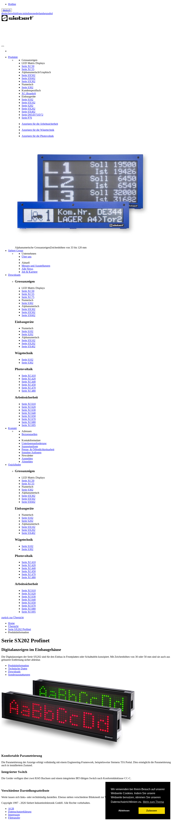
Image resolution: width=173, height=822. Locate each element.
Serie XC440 (29, 381)
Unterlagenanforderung (34, 443)
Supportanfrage (30, 446)
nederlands (39, 13)
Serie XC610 (29, 403)
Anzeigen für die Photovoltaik (38, 135)
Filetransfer (14, 817)
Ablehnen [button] (124, 810)
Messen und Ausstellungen (36, 265)
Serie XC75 (28, 297)
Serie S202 (27, 105)
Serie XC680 (29, 422)
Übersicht (13, 626)
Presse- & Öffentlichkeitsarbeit (38, 449)
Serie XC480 (29, 390)
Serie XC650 (29, 416)
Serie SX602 (28, 78)
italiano (29, 13)
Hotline (12, 4)
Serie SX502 (28, 75)
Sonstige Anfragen (31, 452)
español (49, 13)
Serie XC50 (28, 66)
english (13, 13)
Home (11, 623)
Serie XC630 (29, 410)
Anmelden (27, 458)
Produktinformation (18, 665)
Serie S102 (27, 99)
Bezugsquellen (29, 434)
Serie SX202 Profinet (19, 629)
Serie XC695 (29, 425)
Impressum (14, 814)
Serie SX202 (28, 108)
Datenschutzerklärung (19, 811)
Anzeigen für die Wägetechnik (38, 129)
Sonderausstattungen (19, 674)
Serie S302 (27, 87)
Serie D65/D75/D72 (32, 114)
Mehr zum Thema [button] (153, 801)
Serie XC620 (29, 407)
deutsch (6, 10)
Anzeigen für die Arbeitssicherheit (40, 123)
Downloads (14, 671)
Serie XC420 (29, 378)
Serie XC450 (29, 384)
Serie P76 (27, 117)
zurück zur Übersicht (12, 617)
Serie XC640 (29, 413)
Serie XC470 (29, 387)
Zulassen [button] (151, 810)
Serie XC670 (29, 419)
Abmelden (27, 461)
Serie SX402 (28, 111)
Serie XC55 (28, 69)
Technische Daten (17, 668)
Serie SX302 (28, 81)
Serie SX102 (28, 102)
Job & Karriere (30, 271)
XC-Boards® (29, 93)
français (21, 13)
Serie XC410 (29, 375)
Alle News (27, 268)
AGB (11, 808)
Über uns (26, 256)
